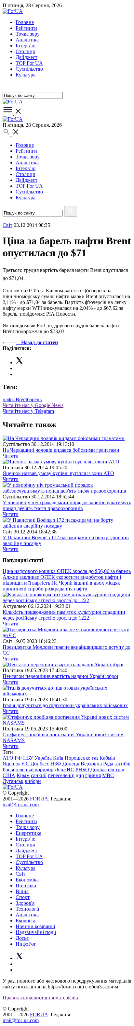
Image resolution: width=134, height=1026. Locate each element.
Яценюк (12, 763)
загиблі (122, 763)
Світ (20, 874)
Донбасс (40, 763)
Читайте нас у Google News (33, 405)
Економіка (27, 879)
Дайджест (26, 57)
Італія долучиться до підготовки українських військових (65, 705)
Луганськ (13, 781)
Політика (26, 885)
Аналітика (27, 39)
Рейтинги (26, 28)
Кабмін (107, 758)
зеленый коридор (34, 769)
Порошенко (77, 758)
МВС (108, 775)
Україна (43, 758)
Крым (23, 775)
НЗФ (55, 763)
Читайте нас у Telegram (28, 411)
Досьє (22, 938)
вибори (33, 781)
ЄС (25, 763)
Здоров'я (25, 903)
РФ (18, 758)
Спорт (23, 897)
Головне (25, 22)
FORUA (39, 798)
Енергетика (28, 833)
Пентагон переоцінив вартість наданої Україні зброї (60, 676)
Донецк (70, 763)
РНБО (82, 769)
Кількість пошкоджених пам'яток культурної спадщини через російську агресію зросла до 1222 (64, 615)
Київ (58, 758)
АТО (8, 758)
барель (34, 399)
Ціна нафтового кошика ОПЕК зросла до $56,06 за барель (67, 571)
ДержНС (64, 769)
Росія (8, 769)
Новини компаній (35, 926)
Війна (22, 891)
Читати (11, 456)
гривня (93, 775)
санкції (39, 775)
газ (95, 758)
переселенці (61, 775)
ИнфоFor (25, 944)
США (9, 775)
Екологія (25, 920)
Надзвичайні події (36, 932)
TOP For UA (29, 63)
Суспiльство (29, 69)
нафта (9, 399)
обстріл (116, 769)
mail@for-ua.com (21, 804)
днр (80, 775)
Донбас (98, 769)
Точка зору (28, 34)
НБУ (28, 758)
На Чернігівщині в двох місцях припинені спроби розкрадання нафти (61, 585)
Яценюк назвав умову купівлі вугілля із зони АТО (58, 473)
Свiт (7, 225)
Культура (25, 74)
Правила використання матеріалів (40, 997)
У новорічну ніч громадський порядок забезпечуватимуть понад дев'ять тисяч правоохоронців (67, 505)
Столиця (25, 51)
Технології (27, 909)
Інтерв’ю (25, 45)
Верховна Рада (97, 763)
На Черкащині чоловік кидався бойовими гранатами (61, 450)
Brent (21, 399)
